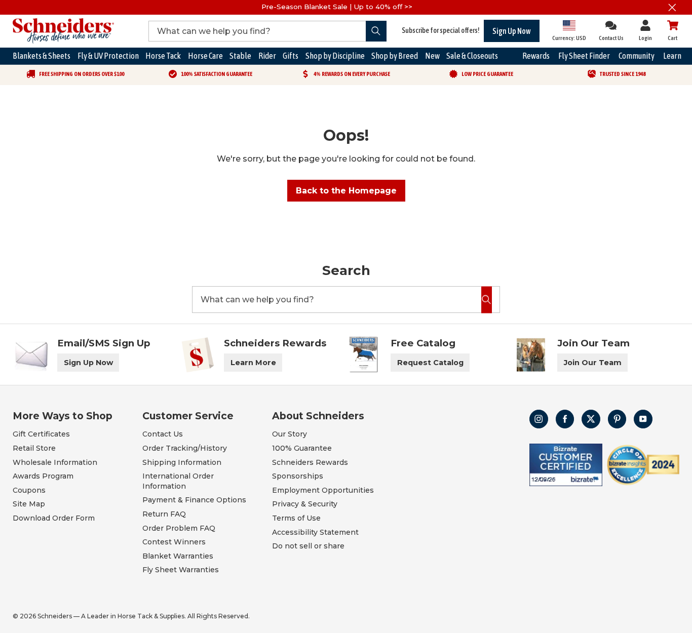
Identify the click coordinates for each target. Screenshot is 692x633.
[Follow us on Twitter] (591, 419)
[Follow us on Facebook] (565, 419)
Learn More (253, 362)
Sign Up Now (511, 30)
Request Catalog (430, 362)
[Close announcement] (672, 7)
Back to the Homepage (346, 190)
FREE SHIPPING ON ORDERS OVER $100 (81, 74)
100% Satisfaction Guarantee (216, 74)
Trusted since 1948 (622, 74)
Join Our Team (593, 362)
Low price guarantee (487, 74)
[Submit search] (376, 31)
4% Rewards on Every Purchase (352, 74)
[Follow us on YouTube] (643, 419)
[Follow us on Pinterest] (617, 419)
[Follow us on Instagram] (538, 419)
